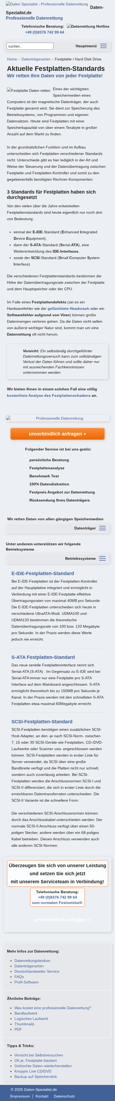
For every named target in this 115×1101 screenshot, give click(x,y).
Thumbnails (24, 1024)
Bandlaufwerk (25, 1013)
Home (12, 59)
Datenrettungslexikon (32, 960)
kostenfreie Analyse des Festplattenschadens (49, 395)
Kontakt (42, 1096)
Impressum (20, 1096)
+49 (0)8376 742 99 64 (44, 32)
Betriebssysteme (80, 558)
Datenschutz (64, 1096)
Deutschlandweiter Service (36, 971)
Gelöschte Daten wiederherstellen (43, 1066)
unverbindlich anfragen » (57, 434)
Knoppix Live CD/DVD (32, 1071)
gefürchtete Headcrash (68, 308)
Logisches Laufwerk (31, 1018)
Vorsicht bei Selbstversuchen (38, 1055)
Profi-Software (26, 982)
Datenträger (85, 528)
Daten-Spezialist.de (54, 12)
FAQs (19, 977)
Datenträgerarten (36, 59)
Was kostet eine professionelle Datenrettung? (52, 1008)
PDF (18, 1029)
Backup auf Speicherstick (35, 1076)
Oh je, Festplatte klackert (35, 1060)
